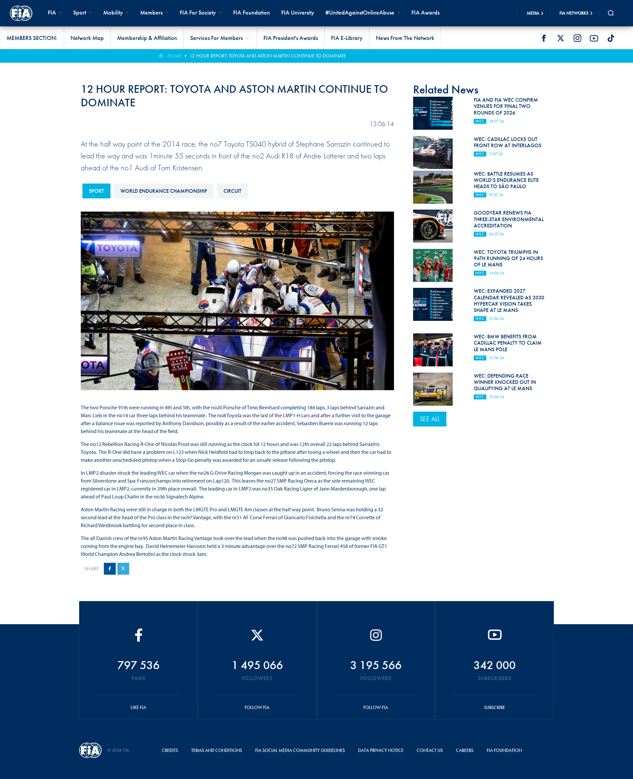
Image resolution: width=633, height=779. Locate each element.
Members (151, 12)
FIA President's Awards (290, 38)
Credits (170, 750)
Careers (464, 750)
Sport (96, 190)
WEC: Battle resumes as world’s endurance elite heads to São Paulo (506, 180)
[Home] (21, 13)
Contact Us (430, 750)
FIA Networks (573, 13)
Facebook (544, 38)
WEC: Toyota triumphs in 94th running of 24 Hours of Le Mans (508, 258)
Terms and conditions (216, 750)
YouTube (594, 38)
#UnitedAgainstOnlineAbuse (359, 12)
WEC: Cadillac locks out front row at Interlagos (507, 142)
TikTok (611, 38)
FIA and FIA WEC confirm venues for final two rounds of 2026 (506, 106)
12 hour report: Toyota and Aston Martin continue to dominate (268, 55)
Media (533, 13)
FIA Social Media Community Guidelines (300, 750)
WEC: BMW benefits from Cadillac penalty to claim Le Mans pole (508, 343)
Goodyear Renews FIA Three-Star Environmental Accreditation (509, 219)
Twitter (560, 38)
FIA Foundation (251, 12)
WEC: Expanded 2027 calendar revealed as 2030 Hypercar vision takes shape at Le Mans (509, 301)
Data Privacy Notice (381, 750)
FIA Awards (425, 12)
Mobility (113, 12)
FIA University (297, 12)
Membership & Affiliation (147, 38)
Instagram (577, 38)
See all (430, 419)
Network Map (87, 38)
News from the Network (405, 38)
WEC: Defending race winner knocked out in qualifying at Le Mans (505, 382)
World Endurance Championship (163, 190)
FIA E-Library (347, 38)
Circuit (232, 190)
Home (174, 55)
